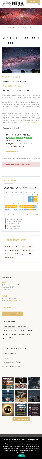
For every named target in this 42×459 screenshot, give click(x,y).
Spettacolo (7, 128)
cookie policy (23, 444)
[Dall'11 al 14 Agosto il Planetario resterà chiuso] (21, 396)
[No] (39, 448)
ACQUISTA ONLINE (11, 77)
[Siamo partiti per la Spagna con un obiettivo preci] (21, 383)
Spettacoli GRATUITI (28, 250)
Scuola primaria (7, 358)
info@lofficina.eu (14, 300)
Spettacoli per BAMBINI (12, 254)
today (25, 187)
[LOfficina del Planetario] (13, 3)
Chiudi (21, 456)
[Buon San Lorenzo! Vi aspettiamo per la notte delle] (34, 396)
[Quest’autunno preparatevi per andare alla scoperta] (8, 383)
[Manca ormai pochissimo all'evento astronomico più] (8, 409)
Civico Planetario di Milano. (29, 122)
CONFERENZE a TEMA (11, 246)
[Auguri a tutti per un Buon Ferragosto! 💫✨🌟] (34, 383)
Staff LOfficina (15, 86)
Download (17, 128)
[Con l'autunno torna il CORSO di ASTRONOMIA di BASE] (21, 409)
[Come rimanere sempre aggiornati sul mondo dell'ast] (34, 409)
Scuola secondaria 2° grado (11, 366)
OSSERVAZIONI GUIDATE (12, 250)
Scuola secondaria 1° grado (11, 362)
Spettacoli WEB (9, 257)
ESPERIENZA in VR (26, 246)
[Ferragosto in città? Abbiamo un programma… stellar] (8, 396)
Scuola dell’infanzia (9, 354)
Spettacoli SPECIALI (27, 254)
